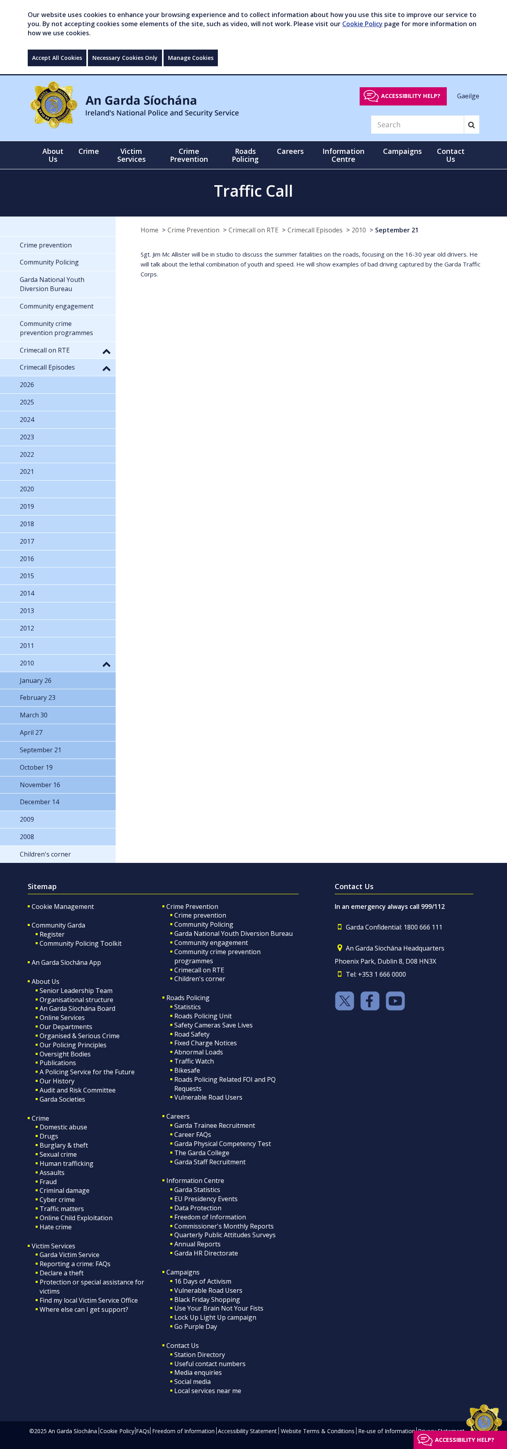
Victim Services (53, 1246)
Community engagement (211, 942)
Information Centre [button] (343, 155)
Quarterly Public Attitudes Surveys (225, 1234)
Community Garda (58, 925)
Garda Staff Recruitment (210, 1162)
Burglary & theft (64, 1145)
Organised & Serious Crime (80, 1035)
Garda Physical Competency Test (222, 1143)
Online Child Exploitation (76, 1217)
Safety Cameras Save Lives (213, 1025)
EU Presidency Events (206, 1198)
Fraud (48, 1181)
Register (52, 934)
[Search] (471, 124)
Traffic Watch (194, 1061)
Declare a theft (62, 1273)
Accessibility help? (410, 96)
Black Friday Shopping (207, 1299)
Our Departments (66, 1026)
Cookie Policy (362, 23)
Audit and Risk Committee (78, 1090)
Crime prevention (200, 915)
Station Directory (199, 1354)
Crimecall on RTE (253, 230)
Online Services (62, 1017)
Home (149, 230)
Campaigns (183, 1272)
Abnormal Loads (198, 1052)
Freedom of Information (210, 1217)
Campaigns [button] (402, 151)
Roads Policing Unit (203, 1016)
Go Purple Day (195, 1326)
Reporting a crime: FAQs (75, 1263)
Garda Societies (62, 1099)
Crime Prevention (193, 230)
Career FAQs (192, 1134)
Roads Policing (188, 997)
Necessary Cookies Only (125, 57)
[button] (106, 351)
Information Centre (195, 1180)
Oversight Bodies (65, 1054)
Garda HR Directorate (206, 1253)
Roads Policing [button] (245, 155)
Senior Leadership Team (76, 990)
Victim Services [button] (131, 155)
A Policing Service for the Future (87, 1072)
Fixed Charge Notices (205, 1043)
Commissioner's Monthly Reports (224, 1226)
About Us (45, 981)
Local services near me (207, 1390)
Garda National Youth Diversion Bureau (233, 933)
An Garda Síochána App (66, 962)
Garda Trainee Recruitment (214, 1125)
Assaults (52, 1172)
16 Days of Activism (202, 1281)
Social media (192, 1381)
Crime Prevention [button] (189, 155)
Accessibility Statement (247, 1431)
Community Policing (203, 924)
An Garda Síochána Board (77, 1008)
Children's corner (199, 978)
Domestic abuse (63, 1127)
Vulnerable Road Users (208, 1097)
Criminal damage (65, 1190)
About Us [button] (52, 155)
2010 (359, 230)
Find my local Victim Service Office (89, 1300)
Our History (57, 1081)
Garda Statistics (197, 1189)
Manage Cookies (190, 57)
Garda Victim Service (69, 1254)
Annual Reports (197, 1244)
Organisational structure (76, 999)
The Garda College (201, 1152)
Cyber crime (57, 1199)
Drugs (49, 1136)
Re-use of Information (386, 1431)
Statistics (187, 1006)
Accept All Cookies (57, 57)
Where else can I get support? (84, 1309)
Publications (58, 1062)
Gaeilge (468, 95)
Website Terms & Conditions (318, 1431)
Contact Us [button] (451, 155)
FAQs (143, 1431)
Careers (178, 1116)
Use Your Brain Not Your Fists (218, 1308)
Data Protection (197, 1208)
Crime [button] (88, 151)
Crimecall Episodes (315, 230)
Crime (40, 1118)
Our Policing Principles (73, 1045)
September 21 (397, 230)
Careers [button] (290, 151)
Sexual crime (58, 1154)
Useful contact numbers (210, 1363)
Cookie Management (63, 906)
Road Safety (192, 1034)
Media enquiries (198, 1372)
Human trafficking (66, 1163)
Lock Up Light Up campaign (215, 1317)
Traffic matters (62, 1208)
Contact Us (182, 1345)
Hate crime (56, 1227)
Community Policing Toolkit (81, 943)
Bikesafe (187, 1070)
